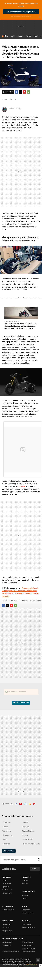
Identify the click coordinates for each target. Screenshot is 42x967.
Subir (34, 869)
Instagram (25, 803)
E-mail (28, 92)
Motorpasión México (28, 951)
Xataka (4, 880)
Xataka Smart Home (8, 890)
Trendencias (6, 924)
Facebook (16, 92)
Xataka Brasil (6, 945)
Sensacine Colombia (28, 948)
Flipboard (24, 92)
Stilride (22, 486)
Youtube (20, 803)
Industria (14, 601)
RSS (30, 803)
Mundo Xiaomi (7, 893)
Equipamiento (7, 835)
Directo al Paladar (8, 910)
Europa (28, 36)
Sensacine (25, 895)
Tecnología (24, 601)
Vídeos (5, 827)
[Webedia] (9, 870)
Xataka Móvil (6, 883)
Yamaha (25, 835)
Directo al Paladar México (10, 951)
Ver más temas (8, 851)
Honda (36, 36)
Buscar (39, 860)
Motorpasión (26, 910)
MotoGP (25, 823)
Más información (31, 965)
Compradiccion (7, 931)
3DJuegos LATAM (27, 942)
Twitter (20, 92)
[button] (14, 108)
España (20, 36)
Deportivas (6, 823)
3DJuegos (25, 880)
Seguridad (25, 827)
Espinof (24, 898)
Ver (22, 702)
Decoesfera (6, 927)
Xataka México (7, 942)
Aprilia (13, 36)
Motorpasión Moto (27, 913)
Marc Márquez (27, 840)
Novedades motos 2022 (31, 844)
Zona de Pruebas (28, 831)
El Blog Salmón (26, 924)
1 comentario (9, 92)
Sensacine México (27, 945)
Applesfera (5, 887)
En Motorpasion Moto (11, 321)
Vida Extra (25, 883)
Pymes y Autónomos (28, 927)
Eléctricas (6, 844)
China (6, 36)
